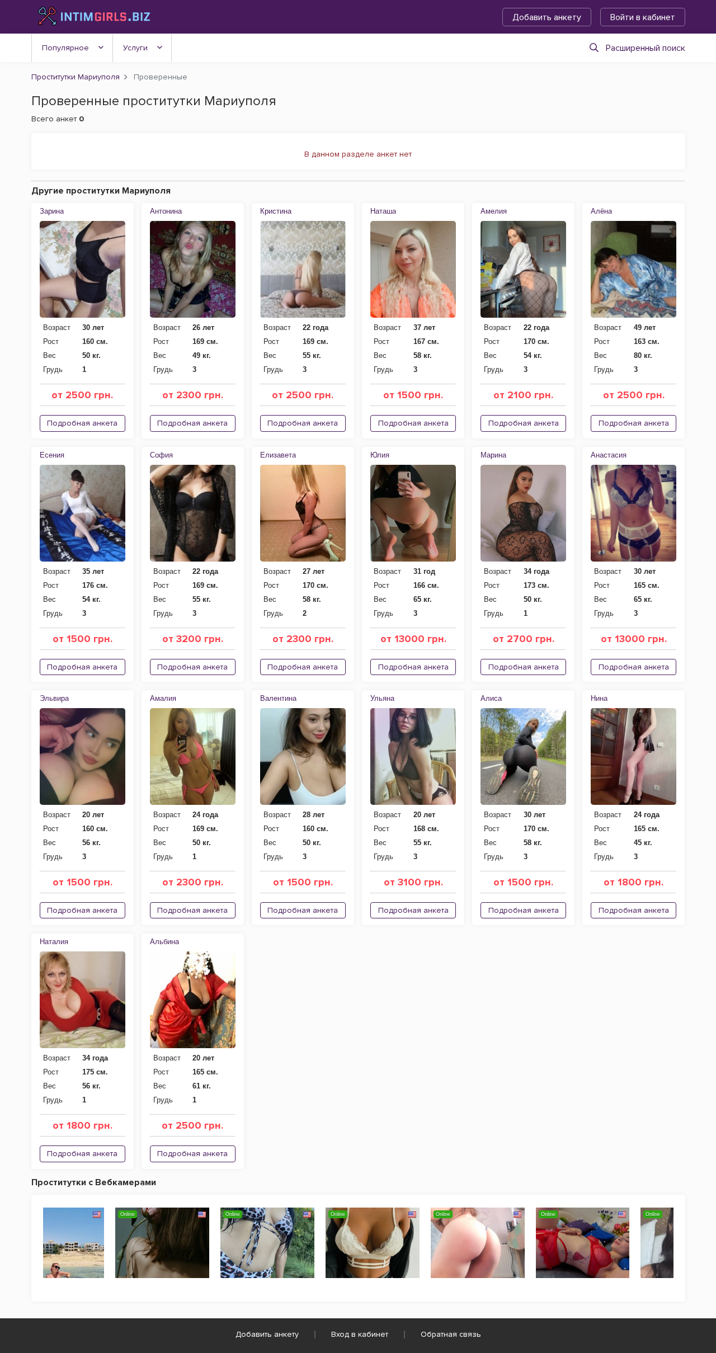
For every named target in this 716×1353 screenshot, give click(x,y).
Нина (599, 698)
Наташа (383, 211)
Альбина (164, 941)
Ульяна (382, 698)
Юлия (379, 455)
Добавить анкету (546, 17)
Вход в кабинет (359, 1334)
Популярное (65, 48)
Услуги (135, 48)
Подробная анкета (82, 423)
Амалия (163, 698)
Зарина (52, 211)
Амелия (494, 211)
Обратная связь (451, 1334)
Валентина (278, 698)
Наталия (54, 941)
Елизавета (278, 455)
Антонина (166, 211)
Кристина (275, 211)
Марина (493, 455)
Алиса (491, 698)
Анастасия (608, 455)
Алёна (601, 211)
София (161, 455)
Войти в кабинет (642, 17)
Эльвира (54, 698)
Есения (52, 455)
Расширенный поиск (645, 48)
